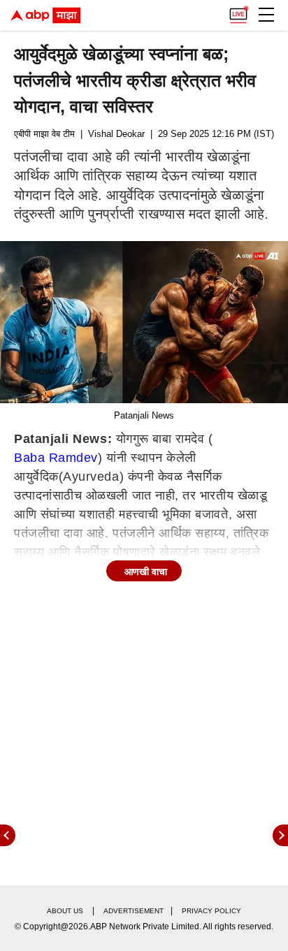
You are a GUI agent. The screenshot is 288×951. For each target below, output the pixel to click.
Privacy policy (211, 911)
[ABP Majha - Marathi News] (45, 15)
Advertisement (133, 911)
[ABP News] (280, 835)
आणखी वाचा (145, 571)
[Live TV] (238, 11)
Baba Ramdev (56, 458)
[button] (266, 15)
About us (65, 911)
